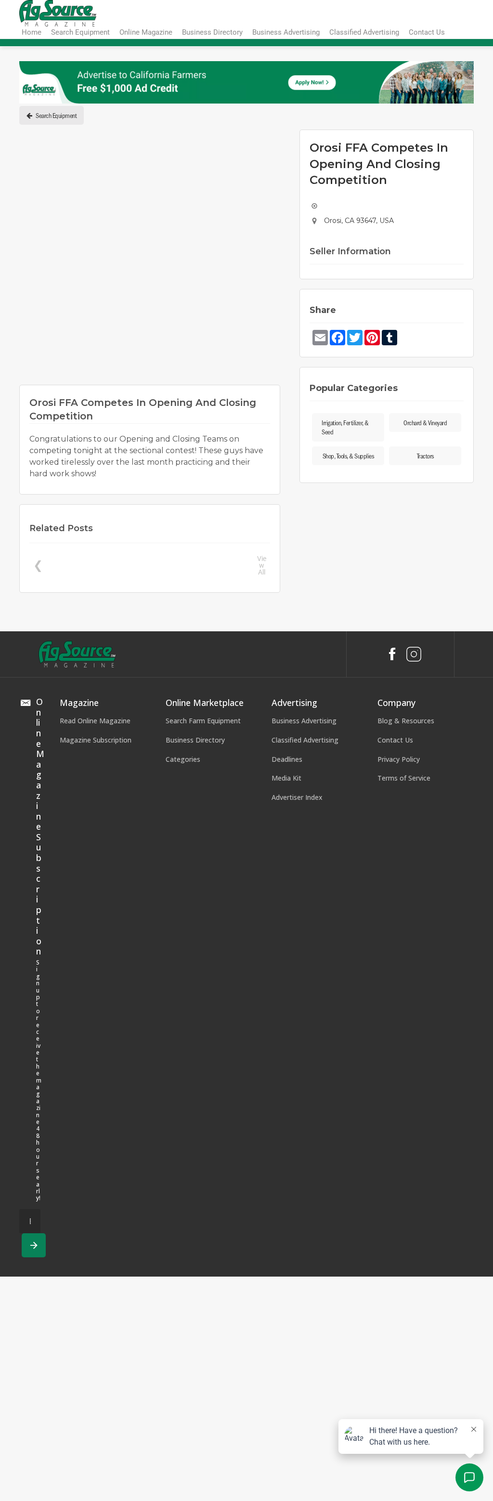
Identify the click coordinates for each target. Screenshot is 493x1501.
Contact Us (395, 739)
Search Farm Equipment (203, 720)
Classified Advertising (305, 739)
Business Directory (195, 739)
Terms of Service (403, 778)
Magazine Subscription (95, 739)
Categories (183, 759)
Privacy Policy (398, 759)
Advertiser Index (297, 797)
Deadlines (287, 759)
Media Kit (286, 778)
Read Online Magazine (95, 720)
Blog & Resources (405, 720)
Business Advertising (304, 720)
